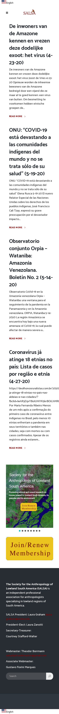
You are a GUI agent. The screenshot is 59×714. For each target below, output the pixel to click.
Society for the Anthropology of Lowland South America (29, 480)
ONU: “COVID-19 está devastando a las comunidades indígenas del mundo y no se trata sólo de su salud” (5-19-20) (30, 152)
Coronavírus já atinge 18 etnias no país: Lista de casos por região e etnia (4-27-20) (30, 367)
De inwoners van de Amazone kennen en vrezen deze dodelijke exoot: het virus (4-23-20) (31, 44)
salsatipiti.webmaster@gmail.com (26, 655)
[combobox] (7, 2)
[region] (29, 498)
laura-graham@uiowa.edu (29, 616)
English (9, 3)
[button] (29, 496)
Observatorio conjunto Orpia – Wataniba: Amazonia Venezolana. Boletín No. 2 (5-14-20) (31, 263)
